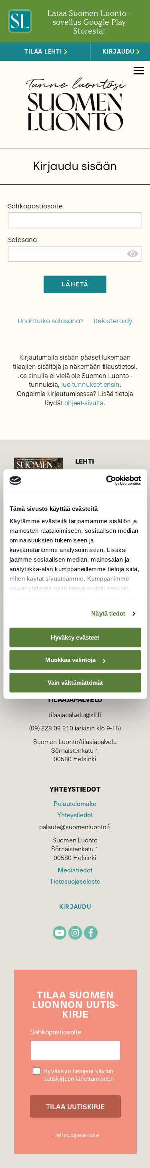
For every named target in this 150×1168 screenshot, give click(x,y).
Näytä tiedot (108, 613)
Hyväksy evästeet (75, 637)
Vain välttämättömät (75, 682)
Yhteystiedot (75, 814)
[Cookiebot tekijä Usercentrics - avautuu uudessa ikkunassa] (107, 480)
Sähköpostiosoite (35, 206)
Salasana (22, 240)
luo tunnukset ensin (90, 384)
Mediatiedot (75, 869)
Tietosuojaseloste (75, 881)
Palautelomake (75, 803)
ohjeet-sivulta (84, 402)
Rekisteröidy (113, 321)
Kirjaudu (75, 907)
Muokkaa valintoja (70, 659)
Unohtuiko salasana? (51, 321)
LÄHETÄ (75, 284)
